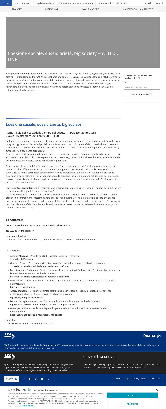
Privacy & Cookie (140, 378)
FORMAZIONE (51, 9)
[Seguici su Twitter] (36, 378)
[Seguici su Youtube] (41, 378)
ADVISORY (17, 9)
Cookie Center (156, 378)
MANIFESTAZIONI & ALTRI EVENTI (138, 9)
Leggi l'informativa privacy (133, 82)
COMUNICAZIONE (90, 9)
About (118, 378)
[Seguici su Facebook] (23, 378)
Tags (126, 378)
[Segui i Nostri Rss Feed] (47, 378)
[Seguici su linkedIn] (30, 378)
